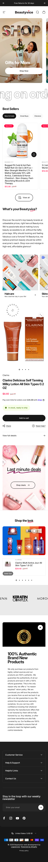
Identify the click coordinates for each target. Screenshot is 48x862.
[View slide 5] (28, 580)
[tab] (9, 116)
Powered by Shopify (29, 847)
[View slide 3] (22, 580)
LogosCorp (15, 847)
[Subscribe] (40, 807)
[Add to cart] (33, 154)
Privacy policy (24, 850)
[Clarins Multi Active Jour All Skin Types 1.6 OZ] (8, 564)
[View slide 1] (16, 580)
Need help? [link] (40, 426)
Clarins (6, 375)
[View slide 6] (31, 580)
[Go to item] (19, 369)
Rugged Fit (9, 162)
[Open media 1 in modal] (40, 314)
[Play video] (24, 634)
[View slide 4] (25, 580)
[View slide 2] (19, 580)
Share (8, 426)
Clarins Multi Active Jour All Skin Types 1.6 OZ (28, 564)
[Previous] (3, 3)
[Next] (44, 3)
